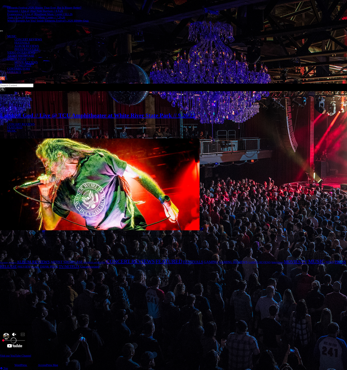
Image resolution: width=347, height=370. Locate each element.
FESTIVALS (22, 42)
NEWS (329, 262)
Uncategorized (89, 266)
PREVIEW (24, 266)
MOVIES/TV (295, 261)
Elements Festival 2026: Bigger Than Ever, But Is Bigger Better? (44, 7)
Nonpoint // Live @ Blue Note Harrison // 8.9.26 (35, 10)
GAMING (211, 262)
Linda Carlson (12, 136)
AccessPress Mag (48, 365)
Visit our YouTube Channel (15, 355)
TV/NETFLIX (22, 65)
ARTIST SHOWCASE (20, 55)
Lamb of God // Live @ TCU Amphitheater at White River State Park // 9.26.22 (97, 115)
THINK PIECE (49, 266)
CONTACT (14, 71)
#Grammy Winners (8, 263)
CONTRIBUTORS (18, 68)
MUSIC (11, 36)
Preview (35, 267)
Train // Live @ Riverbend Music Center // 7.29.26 (36, 17)
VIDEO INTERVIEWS (21, 52)
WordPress (20, 365)
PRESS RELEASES (26, 49)
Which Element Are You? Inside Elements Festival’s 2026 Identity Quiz (48, 20)
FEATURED (14, 127)
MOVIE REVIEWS (26, 62)
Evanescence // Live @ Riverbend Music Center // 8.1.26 (39, 14)
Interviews (277, 262)
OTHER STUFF (17, 58)
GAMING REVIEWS (233, 262)
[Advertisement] (173, 294)
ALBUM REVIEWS (26, 45)
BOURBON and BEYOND (94, 263)
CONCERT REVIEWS (28, 39)
